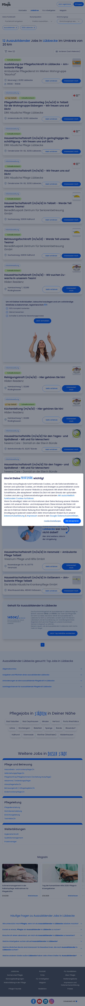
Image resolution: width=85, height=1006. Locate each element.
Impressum (32, 515)
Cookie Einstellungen (52, 521)
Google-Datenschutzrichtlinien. (64, 515)
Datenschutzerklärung (14, 515)
